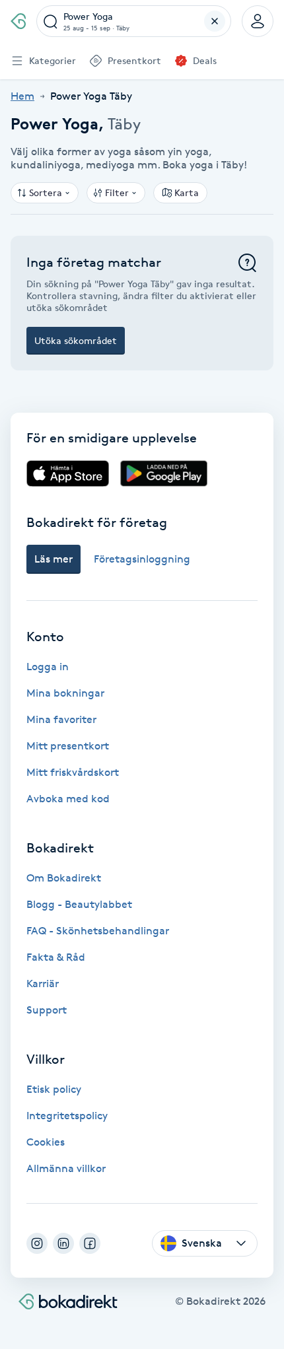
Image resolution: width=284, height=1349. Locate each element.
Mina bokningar (65, 693)
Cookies (45, 1142)
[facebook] (89, 1243)
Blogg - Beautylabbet (79, 904)
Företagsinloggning (142, 559)
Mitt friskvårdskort (72, 772)
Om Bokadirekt (63, 878)
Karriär (42, 983)
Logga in (47, 666)
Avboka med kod (68, 798)
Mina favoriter (61, 719)
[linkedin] (63, 1243)
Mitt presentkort (67, 746)
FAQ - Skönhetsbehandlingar (97, 930)
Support (46, 1010)
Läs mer (53, 559)
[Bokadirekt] (18, 21)
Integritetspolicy (67, 1115)
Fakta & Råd (55, 957)
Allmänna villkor (66, 1168)
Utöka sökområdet (75, 340)
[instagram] (37, 1243)
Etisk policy (53, 1089)
